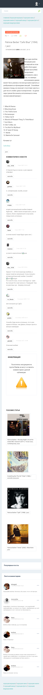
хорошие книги (8, 20)
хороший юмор (20, 20)
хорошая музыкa (16, 18)
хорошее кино (29, 18)
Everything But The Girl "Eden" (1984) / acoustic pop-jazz (19, 477)
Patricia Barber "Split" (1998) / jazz (18, 512)
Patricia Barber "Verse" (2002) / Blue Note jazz (20, 548)
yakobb (9, 341)
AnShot (13, 632)
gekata (9, 186)
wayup (9, 205)
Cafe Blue (6, 146)
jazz (6, 152)
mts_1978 (10, 166)
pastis (9, 318)
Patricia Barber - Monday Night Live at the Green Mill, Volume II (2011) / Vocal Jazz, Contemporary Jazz (20, 441)
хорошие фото (33, 20)
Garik (18, 49)
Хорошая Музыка (12, 32)
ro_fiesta (10, 299)
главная (6, 18)
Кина (12, 617)
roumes (9, 249)
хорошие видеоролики (11, 23)
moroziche (14, 599)
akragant (14, 584)
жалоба (10, 176)
